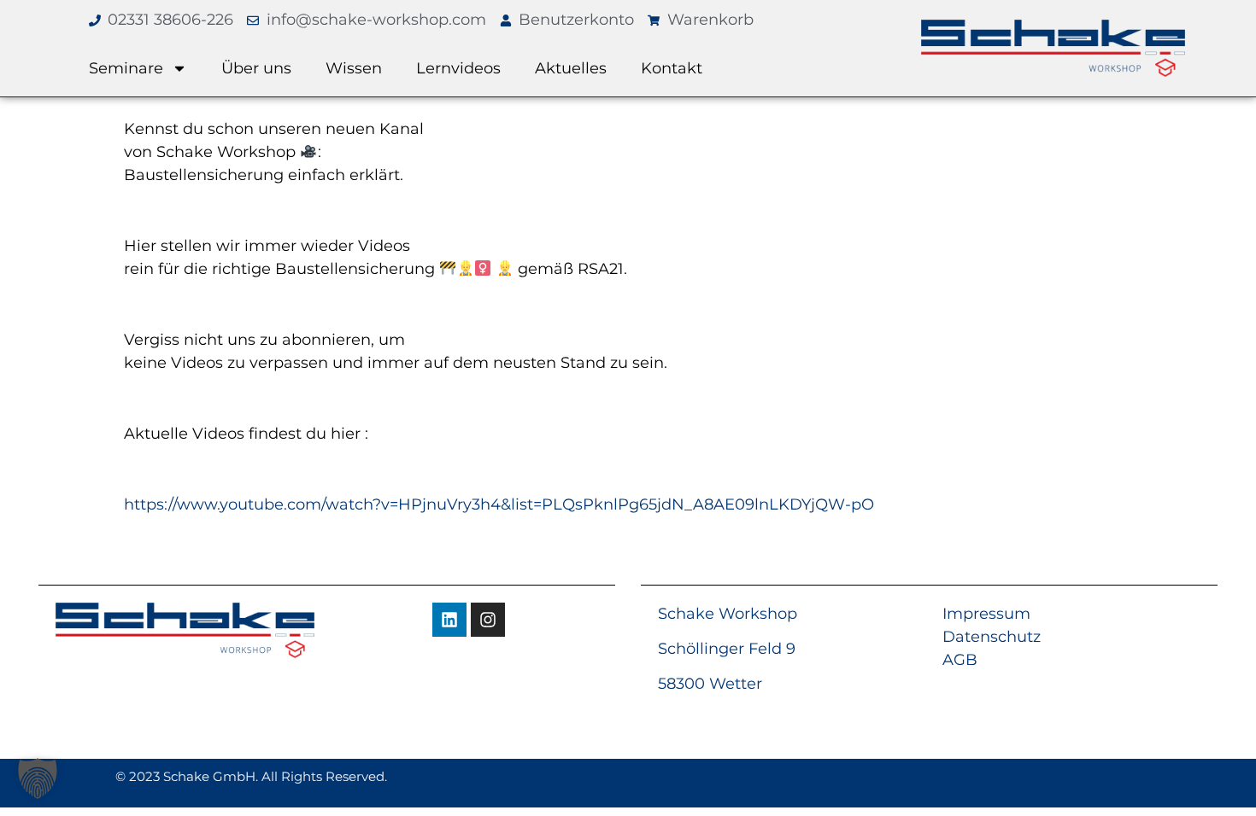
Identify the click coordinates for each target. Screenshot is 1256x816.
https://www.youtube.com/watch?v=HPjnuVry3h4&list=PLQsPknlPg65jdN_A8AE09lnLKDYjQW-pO (499, 504)
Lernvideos (458, 68)
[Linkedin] (449, 620)
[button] (37, 778)
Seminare (126, 68)
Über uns (256, 68)
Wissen (354, 68)
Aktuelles (571, 68)
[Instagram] (488, 620)
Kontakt (671, 68)
